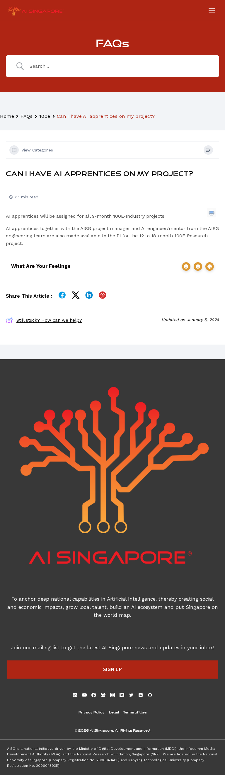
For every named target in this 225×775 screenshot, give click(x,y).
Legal (114, 712)
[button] (112, 669)
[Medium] (122, 695)
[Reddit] (140, 695)
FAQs (27, 116)
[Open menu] (211, 10)
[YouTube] (84, 695)
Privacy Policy (92, 712)
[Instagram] (112, 695)
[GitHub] (150, 695)
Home (7, 116)
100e (44, 116)
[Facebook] (93, 695)
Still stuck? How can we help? (49, 320)
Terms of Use (134, 712)
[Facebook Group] (103, 695)
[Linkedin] (75, 695)
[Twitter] (131, 695)
